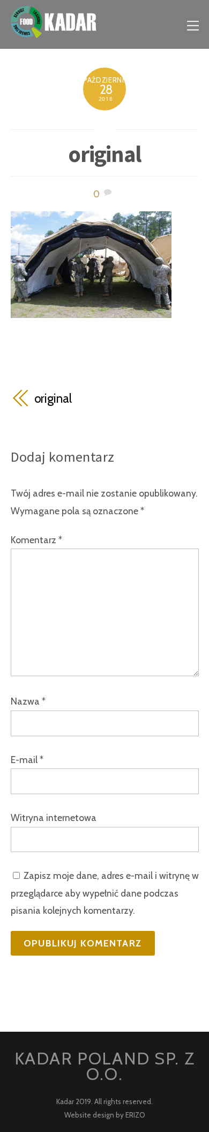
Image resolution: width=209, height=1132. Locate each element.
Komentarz (36, 539)
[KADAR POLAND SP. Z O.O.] (53, 31)
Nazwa (28, 701)
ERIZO (135, 1115)
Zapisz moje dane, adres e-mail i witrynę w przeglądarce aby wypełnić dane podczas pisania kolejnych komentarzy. (105, 893)
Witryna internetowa (53, 817)
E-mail (27, 759)
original (104, 153)
